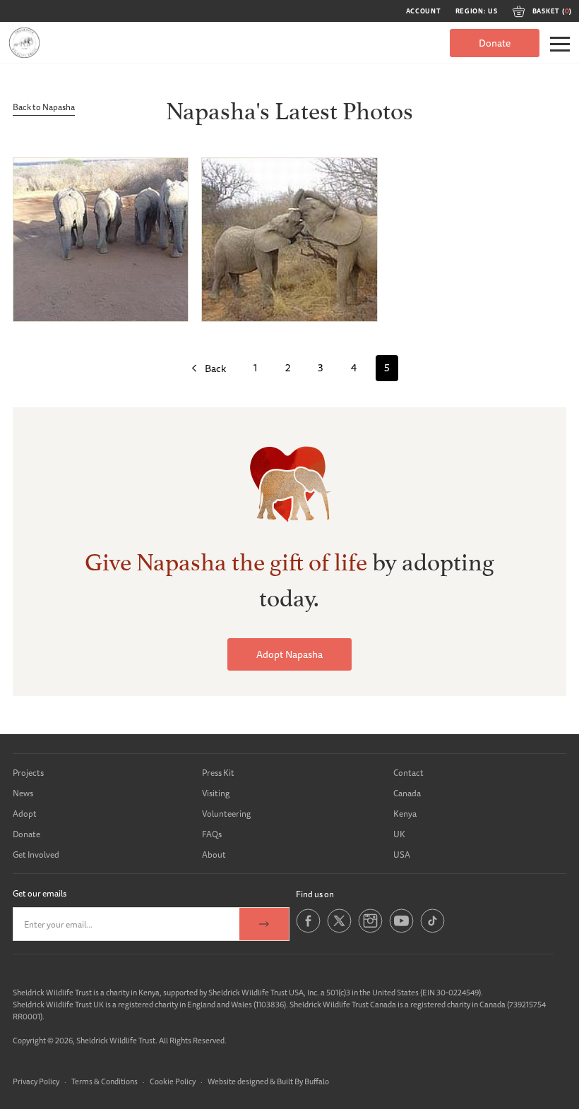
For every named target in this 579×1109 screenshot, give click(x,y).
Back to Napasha (44, 107)
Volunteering (226, 813)
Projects (28, 772)
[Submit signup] (264, 924)
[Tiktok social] (432, 930)
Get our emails (39, 893)
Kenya (405, 813)
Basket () (552, 11)
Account (423, 11)
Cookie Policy (173, 1081)
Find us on (315, 894)
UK (399, 834)
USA (401, 854)
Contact (408, 772)
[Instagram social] (370, 930)
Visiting (215, 793)
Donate (495, 43)
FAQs (212, 834)
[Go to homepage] (24, 43)
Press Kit (218, 772)
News (23, 793)
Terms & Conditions (104, 1081)
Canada (407, 793)
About (214, 854)
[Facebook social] (308, 930)
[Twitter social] (339, 930)
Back (215, 368)
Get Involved (36, 854)
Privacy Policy (36, 1081)
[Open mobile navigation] (560, 44)
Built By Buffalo (303, 1081)
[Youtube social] (401, 930)
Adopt (25, 813)
